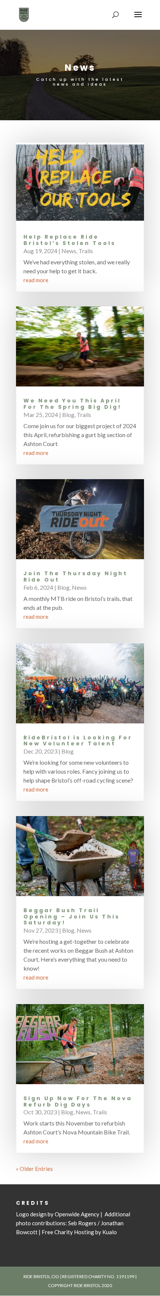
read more (35, 280)
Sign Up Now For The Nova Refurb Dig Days (77, 1101)
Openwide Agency (77, 1214)
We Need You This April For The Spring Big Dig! (72, 404)
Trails (86, 250)
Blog (68, 414)
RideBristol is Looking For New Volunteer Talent (77, 741)
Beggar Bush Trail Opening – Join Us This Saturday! (71, 917)
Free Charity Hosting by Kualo (79, 1232)
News (68, 250)
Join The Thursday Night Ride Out (75, 576)
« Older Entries (34, 1168)
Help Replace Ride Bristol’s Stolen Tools (69, 240)
